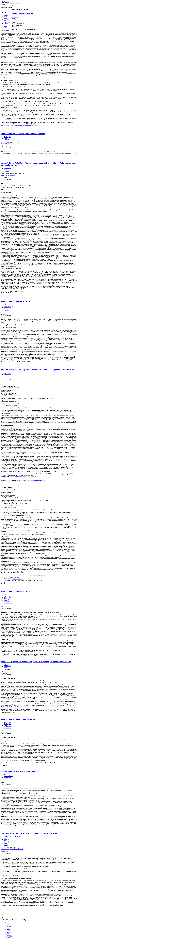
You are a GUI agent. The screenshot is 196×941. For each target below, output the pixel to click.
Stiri (5, 11)
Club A (5, 304)
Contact (6, 27)
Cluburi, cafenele (8, 308)
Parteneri (6, 24)
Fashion (6, 23)
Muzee (5, 16)
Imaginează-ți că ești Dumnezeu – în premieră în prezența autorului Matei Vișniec (36, 662)
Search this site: (5, 2)
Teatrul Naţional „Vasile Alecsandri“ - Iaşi (12, 849)
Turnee (6, 845)
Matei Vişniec (15, 17)
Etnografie (6, 19)
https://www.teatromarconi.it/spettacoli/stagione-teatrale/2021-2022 (19, 125)
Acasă (14, 6)
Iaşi (5, 774)
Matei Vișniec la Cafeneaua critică (15, 301)
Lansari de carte (8, 603)
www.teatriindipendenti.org (13, 476)
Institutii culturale (8, 306)
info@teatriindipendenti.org (29, 476)
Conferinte (6, 171)
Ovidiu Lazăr (7, 842)
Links (5, 26)
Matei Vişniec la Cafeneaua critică (15, 591)
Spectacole (15, 19)
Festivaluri (6, 139)
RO (1, 383)
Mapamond (7, 22)
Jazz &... (6, 20)
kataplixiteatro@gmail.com (37, 480)
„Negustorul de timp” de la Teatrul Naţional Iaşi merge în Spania (29, 833)
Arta (5, 12)
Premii (5, 778)
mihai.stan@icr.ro (17, 579)
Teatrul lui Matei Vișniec (22, 14)
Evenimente (7, 596)
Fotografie (6, 13)
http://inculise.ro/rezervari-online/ (9, 706)
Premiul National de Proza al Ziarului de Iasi (20, 771)
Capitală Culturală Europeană (12, 836)
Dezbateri (6, 310)
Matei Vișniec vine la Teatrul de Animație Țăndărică (23, 134)
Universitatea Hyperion (10, 726)
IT (4, 383)
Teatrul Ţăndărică (5, 143)
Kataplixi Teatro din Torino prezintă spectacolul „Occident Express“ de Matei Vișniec (38, 370)
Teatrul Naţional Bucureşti (8, 175)
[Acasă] (3, 1)
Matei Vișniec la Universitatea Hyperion (18, 719)
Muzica (6, 15)
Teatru (5, 18)
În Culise (6, 665)
